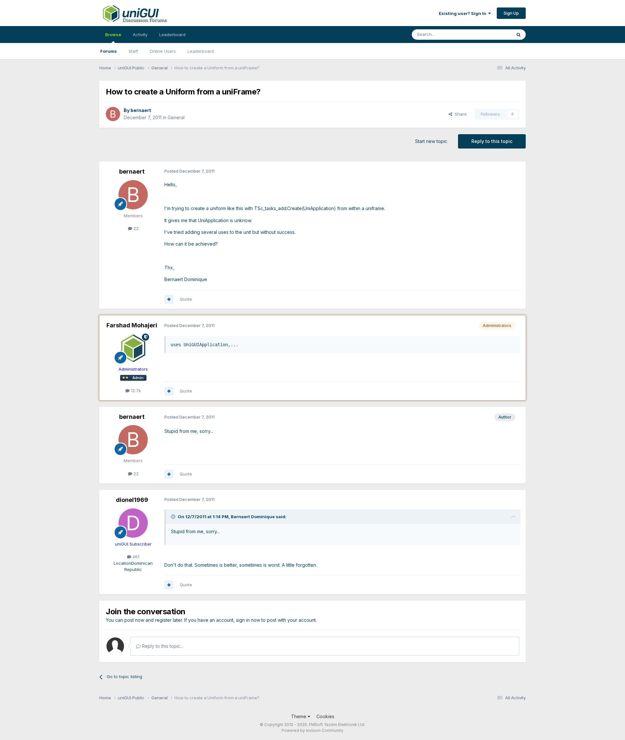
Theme (299, 716)
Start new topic (431, 141)
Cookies (325, 716)
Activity (140, 34)
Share (459, 114)
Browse (113, 34)
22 (135, 228)
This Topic (492, 34)
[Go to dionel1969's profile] (133, 523)
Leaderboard (201, 51)
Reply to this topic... (162, 646)
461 (135, 556)
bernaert (141, 110)
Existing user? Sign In (463, 13)
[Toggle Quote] (174, 516)
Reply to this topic (491, 141)
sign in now (248, 620)
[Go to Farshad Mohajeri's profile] (133, 348)
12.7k (135, 390)
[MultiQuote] (169, 299)
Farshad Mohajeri (131, 325)
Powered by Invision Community (312, 730)
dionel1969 (132, 499)
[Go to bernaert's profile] (113, 114)
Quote (186, 299)
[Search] (518, 34)
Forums (108, 51)
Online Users (163, 51)
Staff (133, 51)
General (176, 117)
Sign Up (511, 13)
